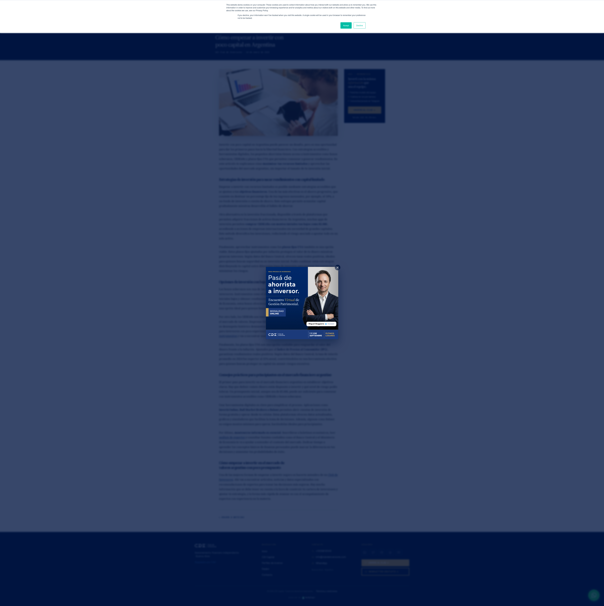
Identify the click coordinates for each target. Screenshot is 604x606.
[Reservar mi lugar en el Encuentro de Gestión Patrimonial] (302, 303)
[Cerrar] (337, 267)
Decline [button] (359, 25)
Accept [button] (346, 25)
